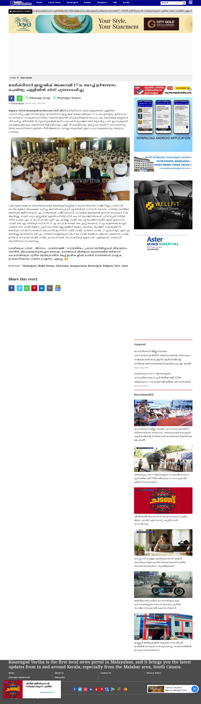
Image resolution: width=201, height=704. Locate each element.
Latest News (54, 2)
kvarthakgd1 (17, 103)
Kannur (87, 2)
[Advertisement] (97, 54)
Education (26, 78)
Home (39, 2)
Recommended (143, 395)
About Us (59, 673)
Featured (140, 344)
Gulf (115, 2)
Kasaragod (72, 2)
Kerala (126, 2)
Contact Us (105, 673)
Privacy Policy (154, 673)
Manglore (102, 2)
